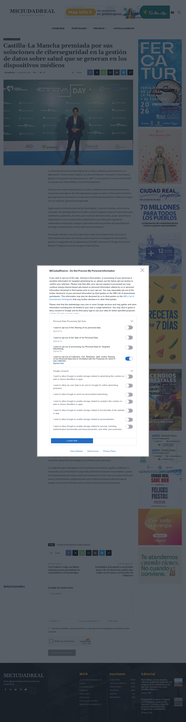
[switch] (129, 327)
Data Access (93, 451)
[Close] (143, 271)
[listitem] (93, 321)
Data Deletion (76, 451)
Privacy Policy (109, 451)
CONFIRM (72, 441)
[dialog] (93, 361)
